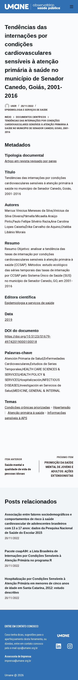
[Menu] (71, 6)
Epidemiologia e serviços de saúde (26, 110)
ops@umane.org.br (27, 648)
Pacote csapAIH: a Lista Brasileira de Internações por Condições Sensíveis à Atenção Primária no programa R (33, 556)
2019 (8, 320)
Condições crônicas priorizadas (27, 407)
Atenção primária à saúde (26, 413)
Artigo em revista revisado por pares (31, 161)
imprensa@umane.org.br (18, 660)
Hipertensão (61, 407)
